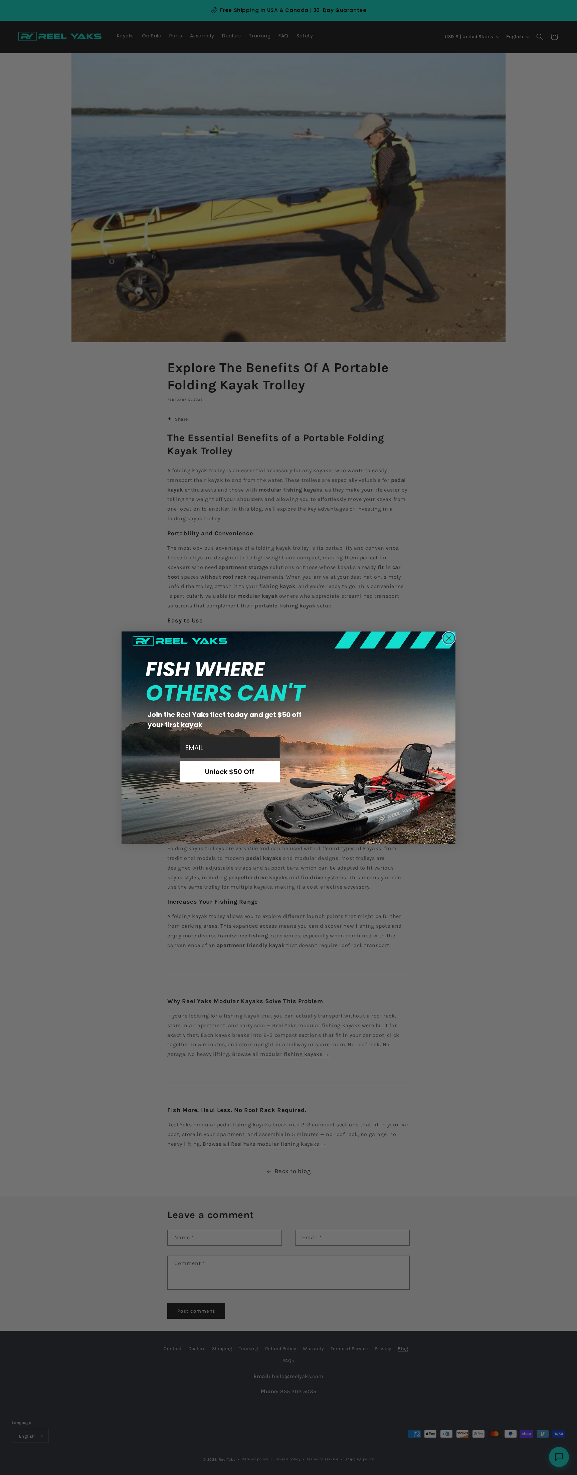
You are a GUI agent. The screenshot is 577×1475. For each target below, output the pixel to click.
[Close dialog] (449, 638)
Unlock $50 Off (229, 771)
